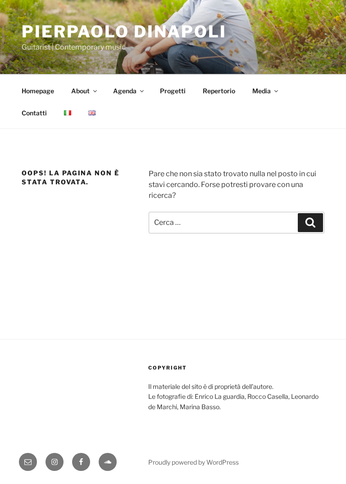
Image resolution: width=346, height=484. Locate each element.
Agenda (125, 91)
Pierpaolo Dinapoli (124, 31)
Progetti (173, 91)
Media (261, 91)
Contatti (34, 113)
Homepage (38, 91)
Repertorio (219, 91)
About (80, 91)
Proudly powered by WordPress (193, 462)
